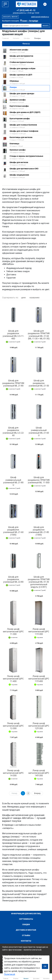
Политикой (9, 974)
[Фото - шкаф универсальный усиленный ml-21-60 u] (39, 411)
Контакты (26, 941)
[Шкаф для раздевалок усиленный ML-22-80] (13, 560)
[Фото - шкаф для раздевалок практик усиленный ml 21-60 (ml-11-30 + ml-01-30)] (39, 315)
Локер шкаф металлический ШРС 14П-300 (38, 773)
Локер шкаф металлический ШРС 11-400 (13, 678)
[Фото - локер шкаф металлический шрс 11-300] (13, 613)
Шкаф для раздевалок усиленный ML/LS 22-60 (13, 431)
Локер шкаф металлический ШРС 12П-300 (38, 726)
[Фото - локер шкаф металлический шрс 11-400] (13, 660)
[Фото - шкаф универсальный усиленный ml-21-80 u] (13, 461)
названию (34, 297)
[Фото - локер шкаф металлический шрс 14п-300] (39, 754)
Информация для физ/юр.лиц (26, 913)
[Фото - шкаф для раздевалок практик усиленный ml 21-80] (13, 364)
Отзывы (26, 935)
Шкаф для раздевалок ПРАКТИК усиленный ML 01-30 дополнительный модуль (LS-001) (39, 582)
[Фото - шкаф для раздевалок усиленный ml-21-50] (39, 364)
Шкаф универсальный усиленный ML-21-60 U (39, 431)
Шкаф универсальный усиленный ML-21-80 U (13, 481)
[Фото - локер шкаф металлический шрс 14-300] (13, 754)
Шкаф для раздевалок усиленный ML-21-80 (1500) (39, 531)
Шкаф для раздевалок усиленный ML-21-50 (39, 383)
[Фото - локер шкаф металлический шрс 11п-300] (39, 613)
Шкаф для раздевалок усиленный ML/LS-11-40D (13, 335)
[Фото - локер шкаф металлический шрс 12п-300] (39, 707)
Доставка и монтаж (26, 930)
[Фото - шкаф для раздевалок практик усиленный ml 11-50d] (39, 461)
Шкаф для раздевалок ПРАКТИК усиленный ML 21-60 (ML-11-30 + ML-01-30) (39, 335)
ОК (45, 966)
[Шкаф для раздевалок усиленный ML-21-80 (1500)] (39, 511)
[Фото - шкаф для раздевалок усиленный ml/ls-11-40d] (13, 315)
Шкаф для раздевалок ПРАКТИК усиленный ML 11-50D (39, 480)
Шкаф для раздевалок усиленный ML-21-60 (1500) (13, 531)
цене (23, 297)
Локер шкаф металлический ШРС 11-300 (13, 631)
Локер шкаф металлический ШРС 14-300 (13, 773)
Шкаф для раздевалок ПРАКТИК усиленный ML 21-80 (13, 383)
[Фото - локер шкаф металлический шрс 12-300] (13, 707)
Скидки (26, 924)
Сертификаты (26, 919)
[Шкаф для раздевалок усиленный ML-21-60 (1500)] (13, 511)
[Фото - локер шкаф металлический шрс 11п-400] (39, 660)
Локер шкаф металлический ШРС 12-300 (13, 726)
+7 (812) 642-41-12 (26, 10)
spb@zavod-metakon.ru (40, 17)
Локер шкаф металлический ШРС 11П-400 (38, 678)
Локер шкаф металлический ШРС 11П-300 (38, 631)
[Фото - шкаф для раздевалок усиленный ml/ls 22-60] (13, 411)
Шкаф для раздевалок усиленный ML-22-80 (13, 579)
